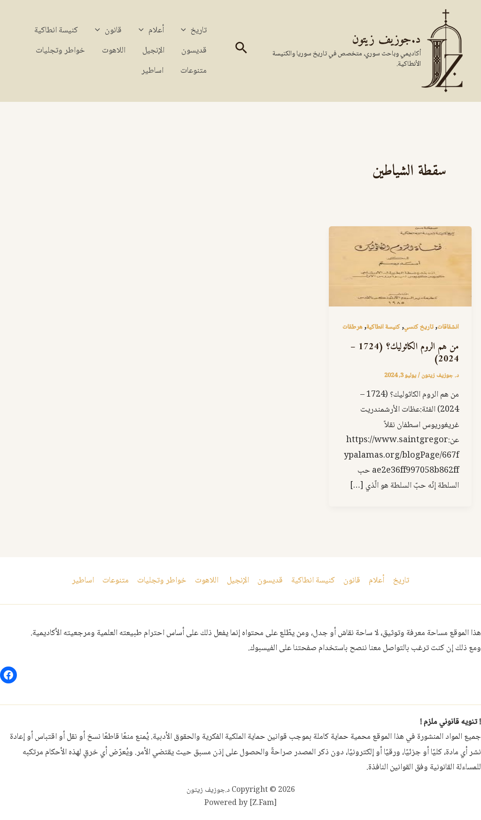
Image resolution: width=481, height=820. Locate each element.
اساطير (152, 71)
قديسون (194, 51)
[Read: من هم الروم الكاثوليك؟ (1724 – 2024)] (400, 267)
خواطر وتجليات (60, 51)
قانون (113, 30)
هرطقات (352, 327)
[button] (240, 50)
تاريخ (198, 30)
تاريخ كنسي (419, 327)
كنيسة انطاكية (56, 30)
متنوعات (193, 71)
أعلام (156, 30)
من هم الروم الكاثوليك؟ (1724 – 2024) (404, 353)
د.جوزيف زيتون (386, 39)
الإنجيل (153, 51)
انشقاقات (448, 327)
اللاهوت (113, 51)
